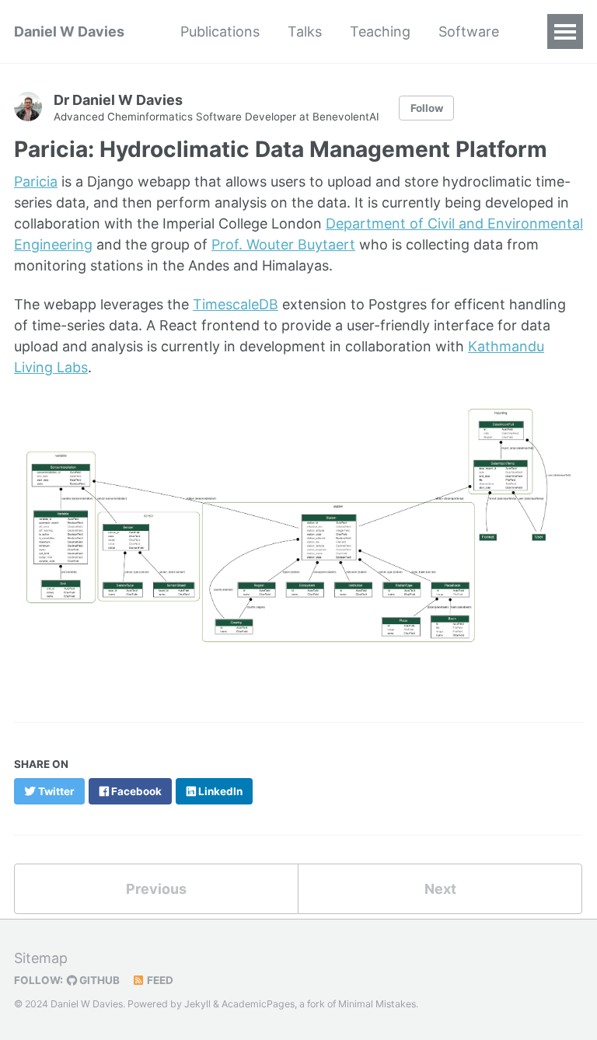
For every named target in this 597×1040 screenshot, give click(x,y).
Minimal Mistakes (377, 1004)
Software (468, 31)
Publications (220, 31)
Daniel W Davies (69, 31)
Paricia (36, 181)
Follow (426, 108)
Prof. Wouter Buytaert (283, 244)
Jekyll (197, 1004)
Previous (156, 889)
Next (440, 889)
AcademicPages (258, 1004)
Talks (305, 31)
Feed (159, 980)
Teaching (380, 31)
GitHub (98, 980)
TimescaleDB (235, 304)
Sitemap (41, 958)
